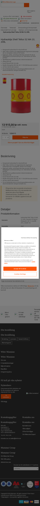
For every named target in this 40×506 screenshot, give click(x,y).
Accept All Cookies (20, 268)
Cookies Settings (20, 274)
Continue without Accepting (29, 237)
